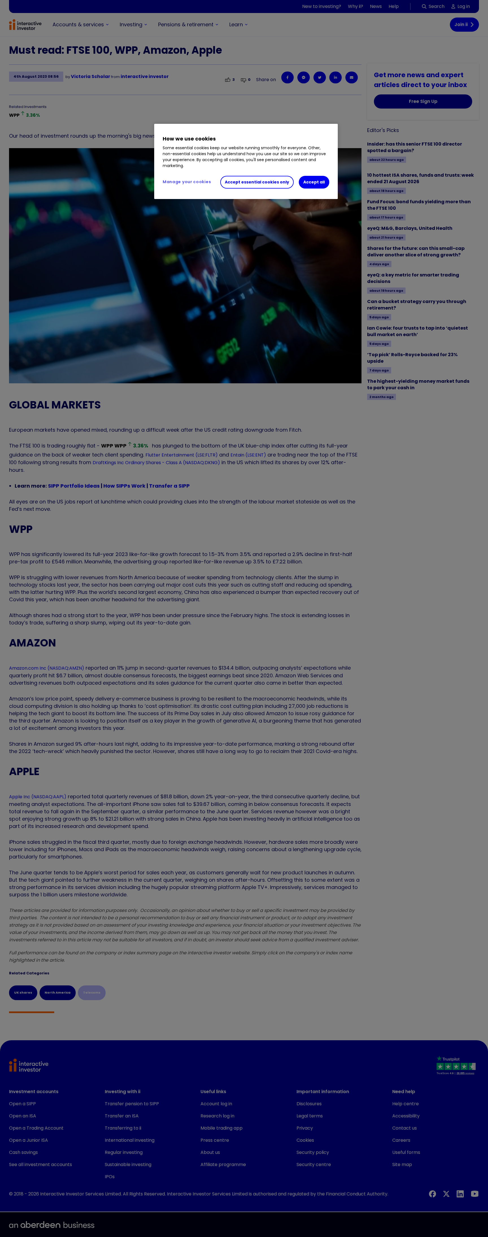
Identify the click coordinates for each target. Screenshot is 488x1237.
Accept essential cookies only (257, 182)
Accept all (314, 182)
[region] (246, 161)
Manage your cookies (187, 182)
